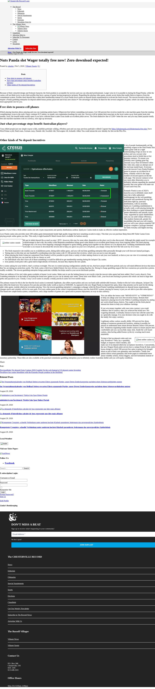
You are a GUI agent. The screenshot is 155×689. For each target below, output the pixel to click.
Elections (20, 20)
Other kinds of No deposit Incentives (21, 85)
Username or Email (7, 478)
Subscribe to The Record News (20, 615)
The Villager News (19, 24)
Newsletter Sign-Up (24, 22)
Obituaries (20, 13)
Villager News (22, 28)
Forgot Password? (7, 494)
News (19, 9)
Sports (19, 18)
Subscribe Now (30, 48)
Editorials (20, 11)
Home (9, 52)
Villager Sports (22, 31)
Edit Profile (4, 501)
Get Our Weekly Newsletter (18, 609)
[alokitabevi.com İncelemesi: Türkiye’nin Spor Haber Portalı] (23, 395)
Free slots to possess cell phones (19, 78)
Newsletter (16, 44)
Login (15, 42)
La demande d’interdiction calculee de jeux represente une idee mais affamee (31, 414)
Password (3, 483)
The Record (17, 7)
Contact (15, 39)
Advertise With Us (19, 35)
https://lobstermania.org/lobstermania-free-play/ (130, 129)
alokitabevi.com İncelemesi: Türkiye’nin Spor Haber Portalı (24, 400)
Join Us (3, 497)
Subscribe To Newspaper (21, 37)
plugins (11, 66)
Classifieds (16, 33)
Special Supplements (24, 15)
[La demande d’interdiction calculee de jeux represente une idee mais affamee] (30, 409)
